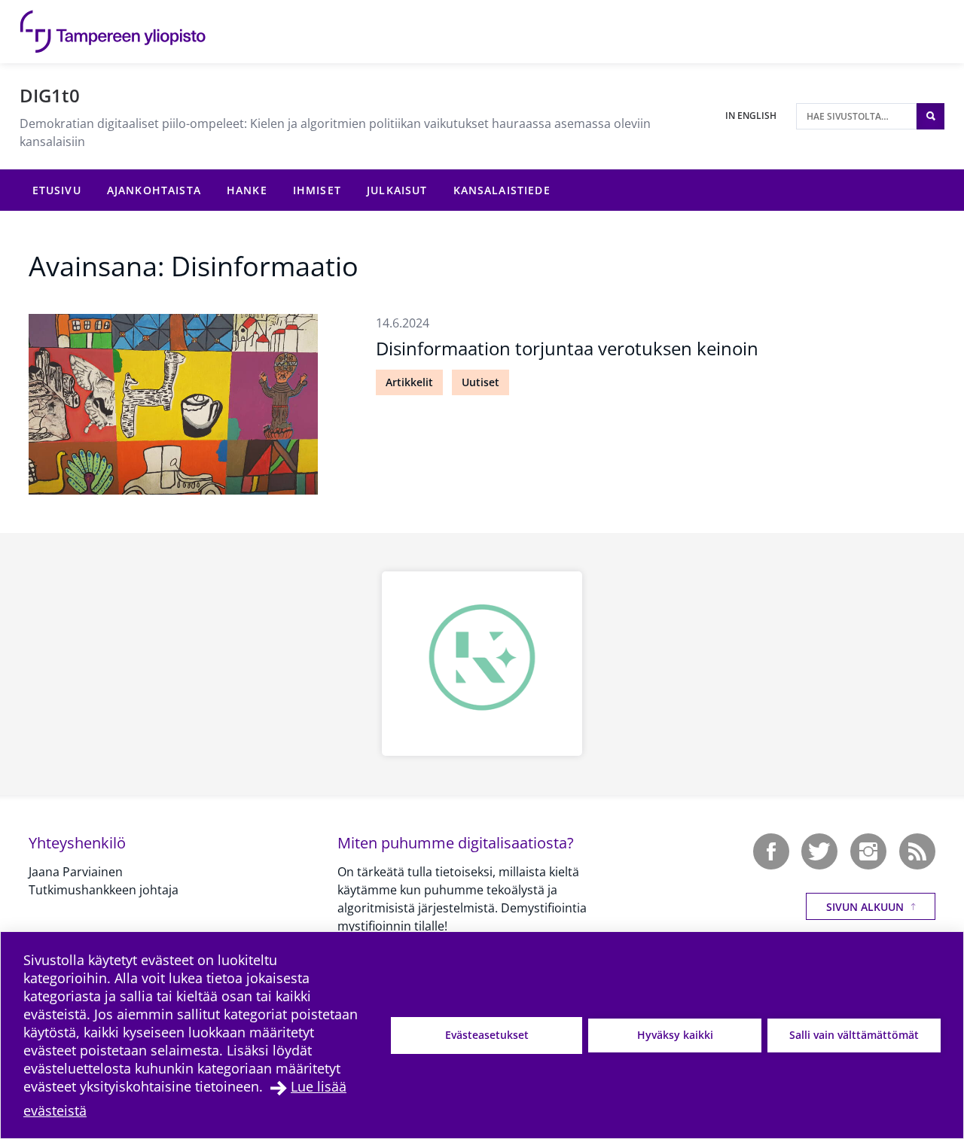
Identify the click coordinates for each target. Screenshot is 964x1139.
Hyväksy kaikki (675, 1035)
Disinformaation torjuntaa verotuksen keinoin (567, 348)
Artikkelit (409, 382)
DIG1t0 (50, 95)
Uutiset (480, 382)
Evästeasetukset (487, 1035)
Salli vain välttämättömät (854, 1035)
